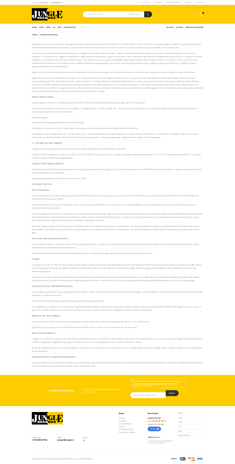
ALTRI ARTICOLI (70, 27)
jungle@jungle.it (65, 440)
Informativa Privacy (126, 429)
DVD (59, 27)
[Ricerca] (148, 14)
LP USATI (179, 27)
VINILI (48, 27)
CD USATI (170, 27)
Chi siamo (158, 2)
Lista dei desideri (173, 2)
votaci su (153, 428)
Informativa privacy (158, 384)
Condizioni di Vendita (127, 432)
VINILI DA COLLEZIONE (194, 27)
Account (145, 2)
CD (54, 27)
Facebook (84, 440)
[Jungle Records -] (47, 14)
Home (34, 27)
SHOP (41, 27)
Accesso (200, 2)
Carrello (188, 2)
